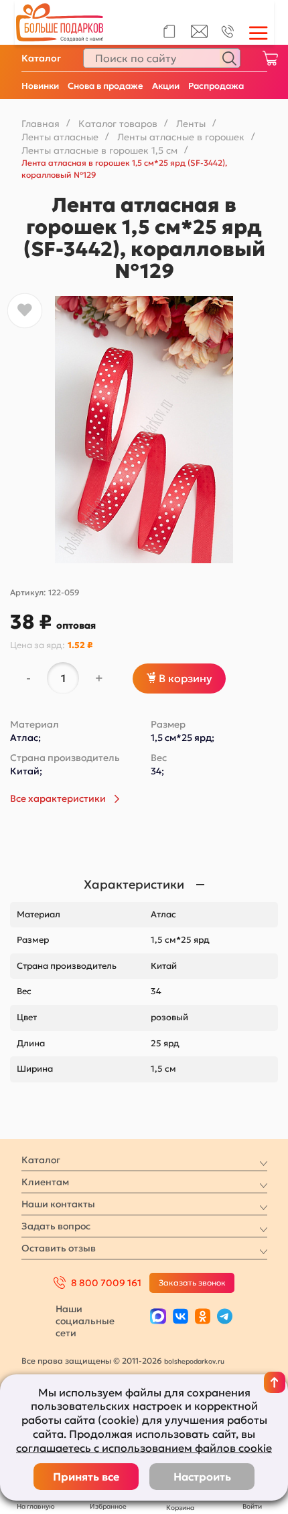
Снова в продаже (105, 86)
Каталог (41, 58)
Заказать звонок (192, 1282)
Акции (165, 86)
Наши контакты (58, 1204)
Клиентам (45, 1182)
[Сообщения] (199, 35)
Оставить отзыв (58, 1248)
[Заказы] (169, 31)
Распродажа (216, 86)
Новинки (40, 86)
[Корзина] (270, 58)
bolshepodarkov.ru (194, 1361)
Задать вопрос (55, 1226)
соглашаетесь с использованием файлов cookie (144, 1448)
